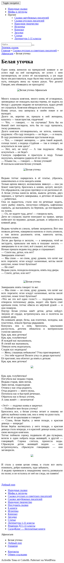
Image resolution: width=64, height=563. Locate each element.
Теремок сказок (10, 47)
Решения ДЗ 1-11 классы (21, 525)
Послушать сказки (18, 505)
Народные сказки (17, 8)
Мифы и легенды (17, 11)
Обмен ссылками (17, 554)
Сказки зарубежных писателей (31, 17)
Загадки (18, 32)
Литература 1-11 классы (27, 38)
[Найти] (33, 45)
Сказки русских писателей (29, 20)
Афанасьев (7, 53)
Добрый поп (8, 484)
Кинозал (19, 29)
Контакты (13, 551)
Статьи (18, 35)
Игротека (19, 26)
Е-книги (12, 508)
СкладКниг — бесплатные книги (26, 528)
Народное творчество (26, 23)
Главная (5, 50)
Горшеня (13, 546)
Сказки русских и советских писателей (35, 50)
